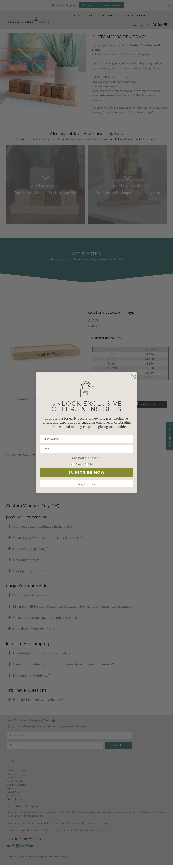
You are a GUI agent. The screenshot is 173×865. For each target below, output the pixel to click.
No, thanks (86, 484)
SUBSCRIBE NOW (86, 472)
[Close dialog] (133, 376)
